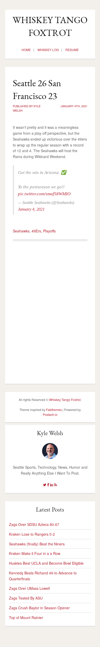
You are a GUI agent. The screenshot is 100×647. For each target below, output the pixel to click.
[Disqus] (50, 310)
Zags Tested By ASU (26, 598)
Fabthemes (54, 409)
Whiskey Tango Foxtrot (65, 399)
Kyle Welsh (50, 433)
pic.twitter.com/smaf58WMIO (44, 193)
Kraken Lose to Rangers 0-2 (32, 534)
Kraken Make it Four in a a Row (34, 553)
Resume (72, 49)
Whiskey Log (48, 49)
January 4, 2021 (31, 209)
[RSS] (55, 484)
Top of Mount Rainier (26, 617)
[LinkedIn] (51, 484)
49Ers (36, 230)
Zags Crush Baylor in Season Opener (39, 607)
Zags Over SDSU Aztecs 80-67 (34, 524)
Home (26, 49)
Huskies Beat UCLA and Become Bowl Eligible (46, 563)
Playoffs (49, 230)
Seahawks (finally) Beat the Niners (37, 543)
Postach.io (50, 414)
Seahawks (21, 230)
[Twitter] (44, 484)
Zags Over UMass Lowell (29, 588)
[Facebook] (48, 484)
